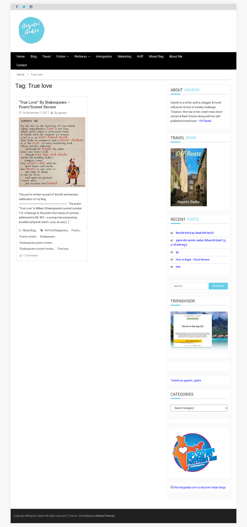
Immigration (104, 56)
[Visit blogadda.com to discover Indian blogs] (198, 487)
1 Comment (30, 255)
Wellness (80, 56)
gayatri (62, 112)
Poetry (76, 230)
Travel (46, 56)
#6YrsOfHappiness (56, 230)
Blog (33, 56)
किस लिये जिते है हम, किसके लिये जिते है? (195, 233)
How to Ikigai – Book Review (193, 259)
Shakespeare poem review (35, 242)
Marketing (124, 56)
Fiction (60, 56)
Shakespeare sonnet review (36, 248)
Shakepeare (47, 236)
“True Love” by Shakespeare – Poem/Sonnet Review (44, 104)
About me (175, 56)
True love (62, 248)
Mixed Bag (156, 56)
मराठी (140, 56)
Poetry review (27, 236)
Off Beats (205, 120)
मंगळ (178, 266)
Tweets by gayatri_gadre (186, 380)
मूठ (177, 252)
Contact (22, 65)
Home (21, 56)
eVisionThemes (105, 515)
